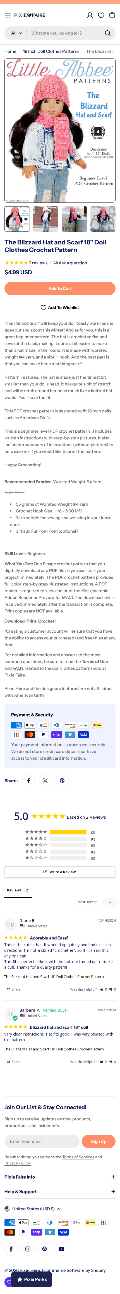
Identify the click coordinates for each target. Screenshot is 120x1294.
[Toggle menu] (7, 15)
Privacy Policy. (17, 1163)
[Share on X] (45, 780)
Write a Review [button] (62, 871)
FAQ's (18, 668)
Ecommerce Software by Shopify (74, 1270)
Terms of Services (78, 1156)
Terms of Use (95, 661)
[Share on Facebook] (28, 780)
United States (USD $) (33, 1208)
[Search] (107, 33)
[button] (103, 989)
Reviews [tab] (14, 890)
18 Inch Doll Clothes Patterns (51, 51)
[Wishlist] (101, 15)
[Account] (90, 15)
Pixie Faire (30, 1270)
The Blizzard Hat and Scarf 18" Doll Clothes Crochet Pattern (54, 976)
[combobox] (60, 33)
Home (10, 51)
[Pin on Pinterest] (62, 780)
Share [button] (16, 989)
